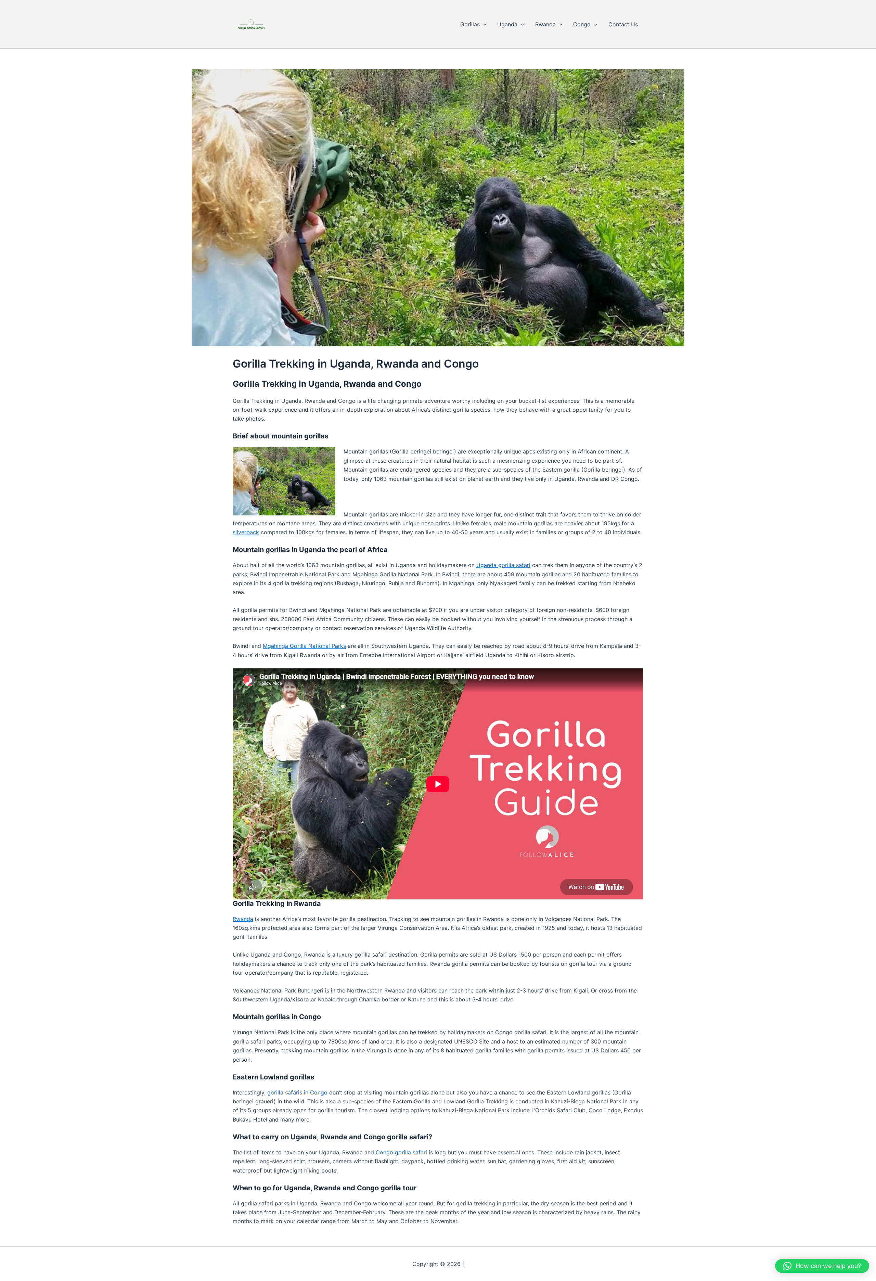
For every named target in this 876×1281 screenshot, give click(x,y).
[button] (483, 24)
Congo (582, 24)
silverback (246, 532)
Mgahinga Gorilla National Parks (304, 645)
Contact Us (623, 24)
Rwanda (545, 24)
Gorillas (470, 24)
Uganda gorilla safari (503, 565)
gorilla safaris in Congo (297, 1092)
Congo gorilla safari (401, 1152)
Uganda (507, 24)
